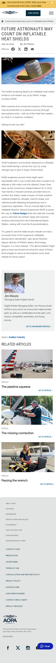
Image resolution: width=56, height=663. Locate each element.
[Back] (3, 21)
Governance (11, 525)
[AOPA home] (10, 13)
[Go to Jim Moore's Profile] (14, 292)
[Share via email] (32, 49)
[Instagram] (28, 648)
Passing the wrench (14, 480)
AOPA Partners (12, 535)
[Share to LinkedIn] (26, 49)
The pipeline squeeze (15, 386)
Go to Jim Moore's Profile (38, 327)
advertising (12, 562)
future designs (20, 213)
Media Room (12, 555)
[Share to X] (19, 49)
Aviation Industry (17, 337)
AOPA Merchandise (15, 593)
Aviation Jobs (12, 587)
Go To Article (44, 390)
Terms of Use (12, 568)
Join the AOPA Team (14, 530)
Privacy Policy (13, 581)
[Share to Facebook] (13, 49)
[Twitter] (18, 648)
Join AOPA (10, 509)
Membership (11, 514)
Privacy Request (14, 606)
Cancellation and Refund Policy (23, 574)
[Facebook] (8, 648)
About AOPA (11, 503)
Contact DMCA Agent (16, 600)
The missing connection (17, 433)
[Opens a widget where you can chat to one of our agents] (45, 646)
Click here (36, 6)
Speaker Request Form (15, 541)
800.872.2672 (8, 637)
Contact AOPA (13, 549)
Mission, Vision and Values (17, 519)
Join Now (33, 13)
